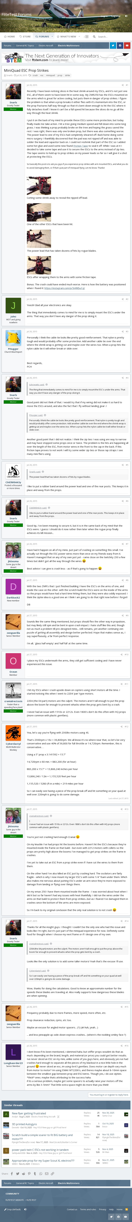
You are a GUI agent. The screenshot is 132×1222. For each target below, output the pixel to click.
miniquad (50, 75)
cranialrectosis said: (39, 815)
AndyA (15, 1116)
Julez (13, 316)
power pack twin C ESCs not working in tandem (40, 1150)
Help (111, 1209)
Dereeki (15, 1127)
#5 (127, 465)
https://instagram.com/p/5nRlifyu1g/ (64, 288)
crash (35, 75)
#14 (126, 921)
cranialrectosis (13, 701)
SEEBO (15, 1164)
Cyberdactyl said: (37, 970)
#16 (126, 1045)
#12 (126, 726)
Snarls (9, 75)
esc (41, 75)
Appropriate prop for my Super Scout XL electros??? (43, 1160)
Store (27, 36)
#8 (127, 580)
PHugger (13, 348)
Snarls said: (35, 471)
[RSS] (126, 1209)
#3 (127, 331)
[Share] (123, 85)
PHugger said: (36, 415)
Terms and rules (88, 1209)
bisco (104, 1126)
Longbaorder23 (13, 1063)
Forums (44, 36)
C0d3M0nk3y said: (38, 507)
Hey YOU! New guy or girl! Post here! (49, 1127)
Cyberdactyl (13, 743)
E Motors (35, 1164)
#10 (126, 654)
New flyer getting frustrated (29, 1113)
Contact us (72, 1209)
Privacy (102, 1209)
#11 (126, 684)
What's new (68, 36)
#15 (126, 1007)
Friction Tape (80, 145)
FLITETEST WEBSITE (15, 1200)
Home (11, 36)
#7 (127, 544)
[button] (52, 36)
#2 (127, 299)
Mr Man (105, 1152)
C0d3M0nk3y (13, 482)
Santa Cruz (107, 1115)
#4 (127, 377)
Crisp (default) (13, 1209)
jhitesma (13, 561)
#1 (127, 85)
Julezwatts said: (36, 384)
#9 (127, 615)
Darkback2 (13, 597)
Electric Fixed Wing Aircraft (43, 1116)
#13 (126, 809)
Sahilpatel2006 (18, 1153)
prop (60, 75)
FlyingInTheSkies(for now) (23, 1142)
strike (67, 75)
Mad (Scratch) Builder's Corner (63, 1142)
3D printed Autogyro (24, 1124)
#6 (127, 501)
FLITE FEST (31, 1200)
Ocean (13, 671)
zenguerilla (13, 632)
